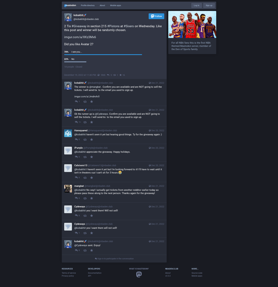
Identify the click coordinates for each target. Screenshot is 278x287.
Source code (197, 273)
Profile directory (88, 5)
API (89, 276)
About (102, 5)
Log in (196, 5)
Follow (158, 16)
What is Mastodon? (139, 269)
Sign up (209, 5)
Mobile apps (115, 5)
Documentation (95, 273)
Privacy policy (68, 276)
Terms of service (69, 273)
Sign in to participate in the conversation (115, 258)
